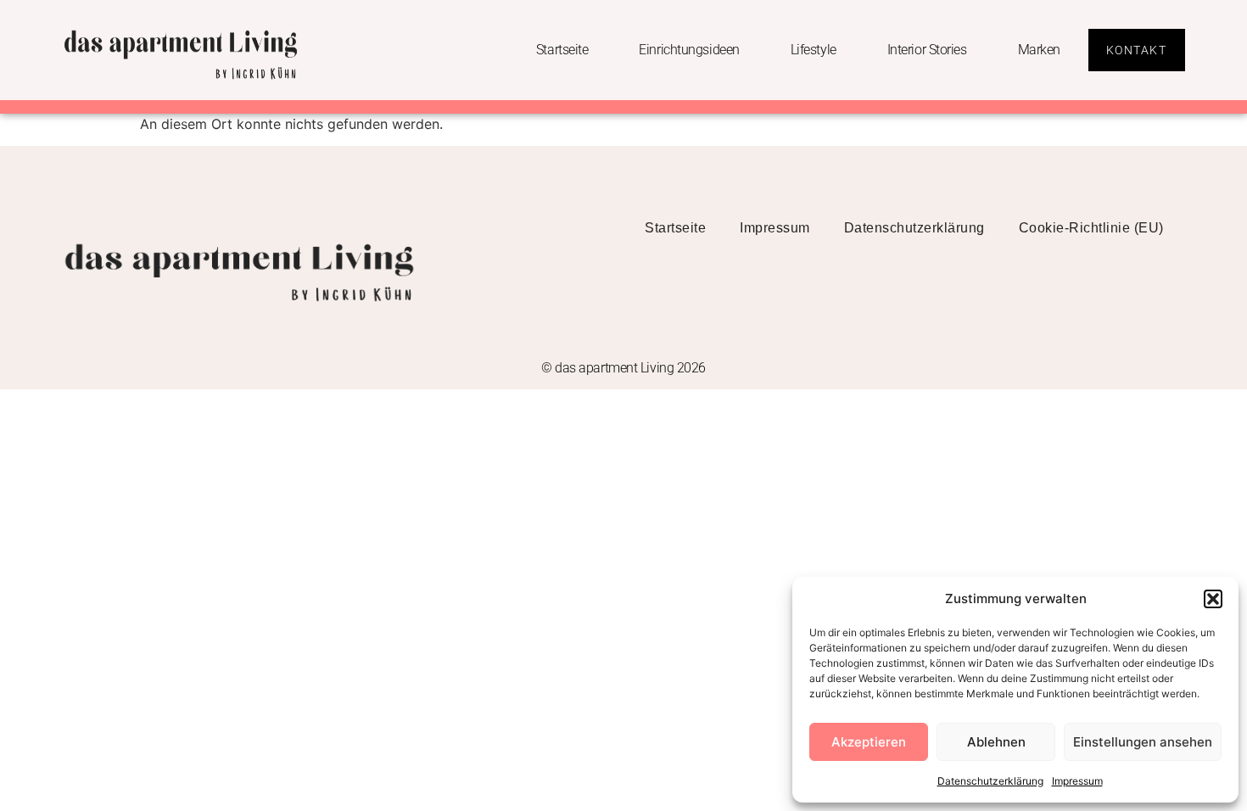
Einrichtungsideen (689, 50)
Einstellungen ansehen (1142, 742)
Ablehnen (996, 742)
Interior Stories (927, 50)
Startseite (562, 50)
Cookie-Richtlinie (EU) (1091, 228)
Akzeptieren (868, 742)
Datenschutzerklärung (990, 781)
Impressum (1077, 781)
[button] (1213, 598)
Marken (1039, 50)
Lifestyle (813, 50)
